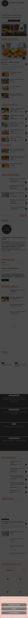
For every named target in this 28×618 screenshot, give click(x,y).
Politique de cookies (7, 616)
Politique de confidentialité (18, 616)
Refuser (14, 609)
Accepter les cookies (14, 605)
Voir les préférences (14, 612)
